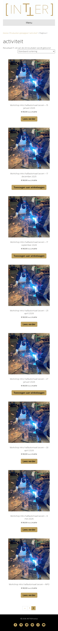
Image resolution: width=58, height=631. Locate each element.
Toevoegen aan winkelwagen (29, 187)
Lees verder (29, 119)
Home (5, 33)
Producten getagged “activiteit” (24, 33)
